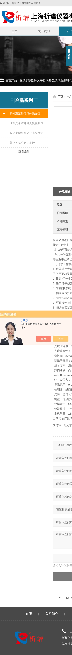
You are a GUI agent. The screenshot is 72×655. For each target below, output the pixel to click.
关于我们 (44, 31)
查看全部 (24, 151)
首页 (15, 31)
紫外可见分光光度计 (22, 142)
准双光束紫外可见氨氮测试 (26, 123)
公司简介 (51, 613)
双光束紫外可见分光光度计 (26, 113)
